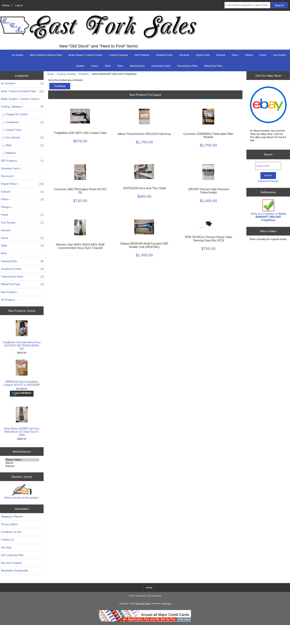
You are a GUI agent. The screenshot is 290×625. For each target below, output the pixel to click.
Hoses (94, 66)
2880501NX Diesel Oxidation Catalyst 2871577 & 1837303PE (22, 383)
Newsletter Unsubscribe (14, 570)
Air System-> (22, 83)
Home (6, 5)
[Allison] (22, 463)
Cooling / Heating (66, 74)
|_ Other (22, 145)
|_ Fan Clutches (22, 137)
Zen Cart (167, 603)
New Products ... (10, 292)
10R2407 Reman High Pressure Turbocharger (208, 191)
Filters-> (22, 199)
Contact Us (7, 539)
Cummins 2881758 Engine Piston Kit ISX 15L (80, 191)
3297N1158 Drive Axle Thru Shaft (144, 188)
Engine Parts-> (22, 183)
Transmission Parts (187, 66)
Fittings (249, 55)
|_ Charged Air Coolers (14, 114)
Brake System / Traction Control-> (20, 98)
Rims (120, 66)
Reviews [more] (22, 476)
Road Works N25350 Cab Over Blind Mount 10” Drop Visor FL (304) (21, 431)
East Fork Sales (143, 603)
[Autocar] (22, 466)
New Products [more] (21, 310)
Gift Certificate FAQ (12, 555)
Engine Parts (203, 55)
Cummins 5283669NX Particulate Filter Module (208, 135)
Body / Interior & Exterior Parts (46, 55)
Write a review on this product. (21, 497)
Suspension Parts (161, 66)
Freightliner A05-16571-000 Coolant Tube (80, 132)
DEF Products (142, 55)
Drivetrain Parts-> (11, 168)
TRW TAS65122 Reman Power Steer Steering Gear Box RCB (208, 239)
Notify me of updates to (268, 217)
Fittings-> (6, 207)
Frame (262, 55)
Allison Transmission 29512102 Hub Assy (144, 133)
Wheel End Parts (213, 66)
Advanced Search (268, 181)
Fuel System (279, 55)
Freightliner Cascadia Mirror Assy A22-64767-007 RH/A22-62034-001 (22, 345)
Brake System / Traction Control (85, 55)
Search (268, 154)
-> (22, 106)
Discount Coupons (11, 562)
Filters (235, 55)
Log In (19, 5)
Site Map (6, 547)
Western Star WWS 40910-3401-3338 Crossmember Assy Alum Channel (80, 246)
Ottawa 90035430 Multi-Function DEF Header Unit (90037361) (144, 245)
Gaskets (80, 66)
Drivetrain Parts (164, 55)
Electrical (184, 55)
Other (108, 66)
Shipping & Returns (12, 516)
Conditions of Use (11, 531)
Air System (17, 55)
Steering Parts (137, 66)
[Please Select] (22, 459)
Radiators (84, 74)
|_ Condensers (22, 122)
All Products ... (9, 299)
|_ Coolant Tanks (11, 129)
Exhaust (220, 55)
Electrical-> (7, 176)
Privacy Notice (9, 524)
